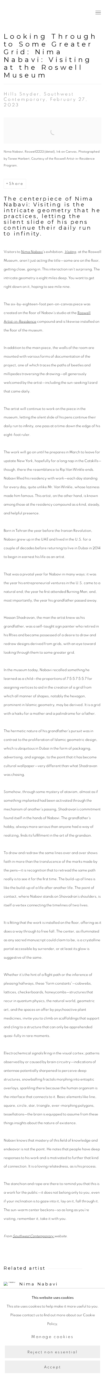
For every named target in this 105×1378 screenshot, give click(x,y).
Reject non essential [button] (52, 1352)
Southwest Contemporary (33, 1236)
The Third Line (26, 13)
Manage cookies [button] (52, 1337)
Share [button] (16, 184)
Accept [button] (52, 1367)
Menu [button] (97, 12)
